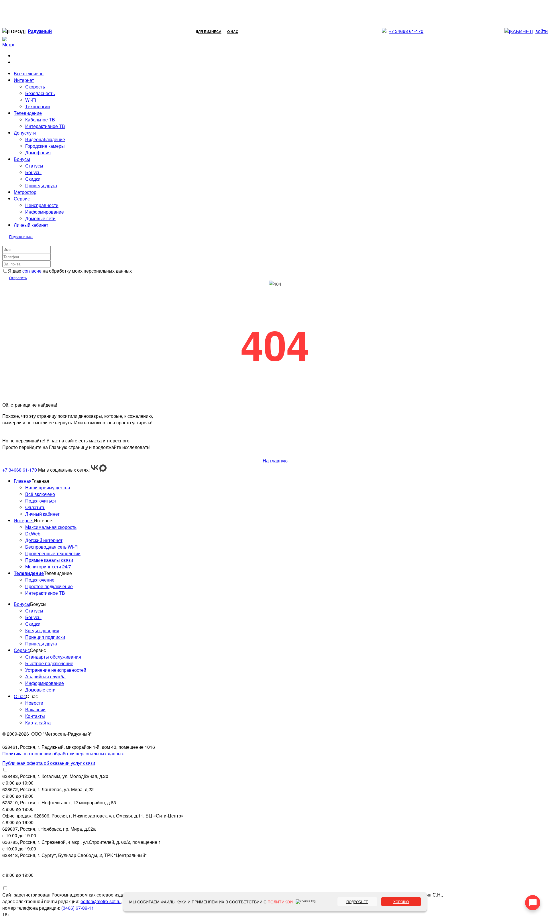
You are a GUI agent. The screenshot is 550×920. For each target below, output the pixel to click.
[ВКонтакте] (95, 469)
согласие (32, 270)
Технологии (37, 106)
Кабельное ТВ (40, 119)
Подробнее (357, 901)
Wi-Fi (30, 99)
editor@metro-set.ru (100, 901)
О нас (232, 31)
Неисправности (41, 205)
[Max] (103, 469)
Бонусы (33, 172)
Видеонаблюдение (45, 139)
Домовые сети (40, 218)
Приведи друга (41, 185)
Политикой (280, 902)
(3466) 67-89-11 (77, 908)
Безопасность (40, 93)
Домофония (38, 152)
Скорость (35, 86)
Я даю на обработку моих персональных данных (70, 270)
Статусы (34, 165)
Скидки (32, 179)
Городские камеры (45, 146)
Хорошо (401, 901)
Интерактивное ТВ (45, 126)
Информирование (44, 211)
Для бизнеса (208, 31)
